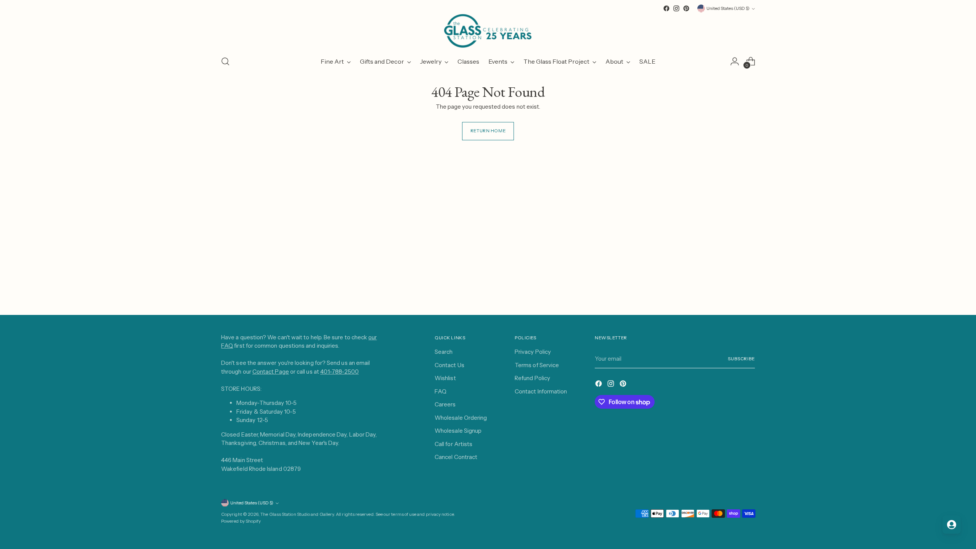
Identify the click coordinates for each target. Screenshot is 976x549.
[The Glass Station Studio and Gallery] (488, 31)
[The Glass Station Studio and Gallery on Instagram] (676, 8)
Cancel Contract (456, 457)
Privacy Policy (533, 351)
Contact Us (449, 365)
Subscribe (741, 358)
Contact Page (270, 371)
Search (444, 351)
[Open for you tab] (951, 524)
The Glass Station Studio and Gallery (297, 514)
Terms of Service (537, 365)
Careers (445, 404)
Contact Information (541, 391)
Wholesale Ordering (461, 417)
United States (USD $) (728, 8)
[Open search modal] (225, 61)
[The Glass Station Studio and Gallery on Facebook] (666, 8)
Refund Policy (532, 378)
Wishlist (445, 378)
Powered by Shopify (241, 521)
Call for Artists (453, 444)
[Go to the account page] (734, 61)
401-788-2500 (339, 371)
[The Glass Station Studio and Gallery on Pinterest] (686, 8)
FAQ (440, 391)
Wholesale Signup (458, 430)
